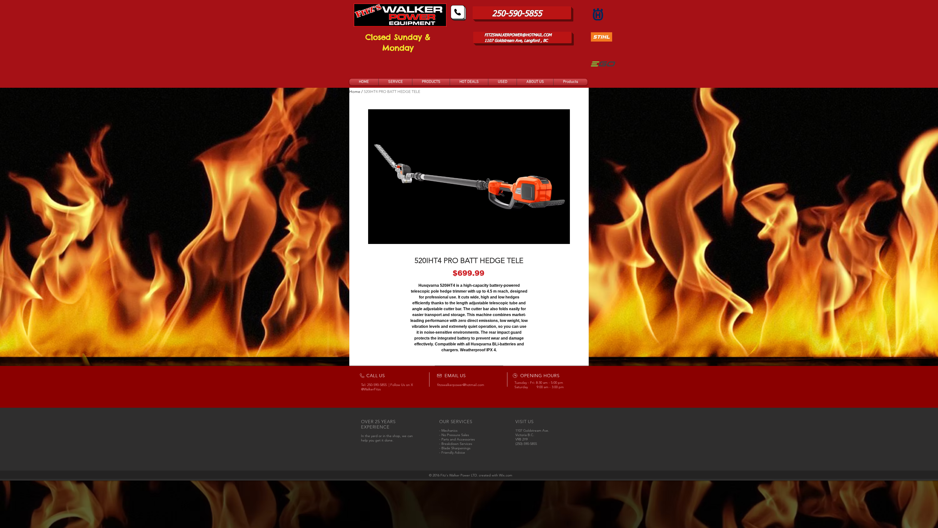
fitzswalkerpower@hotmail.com (460, 385)
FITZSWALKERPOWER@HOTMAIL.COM (517, 35)
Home (354, 91)
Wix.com (505, 475)
